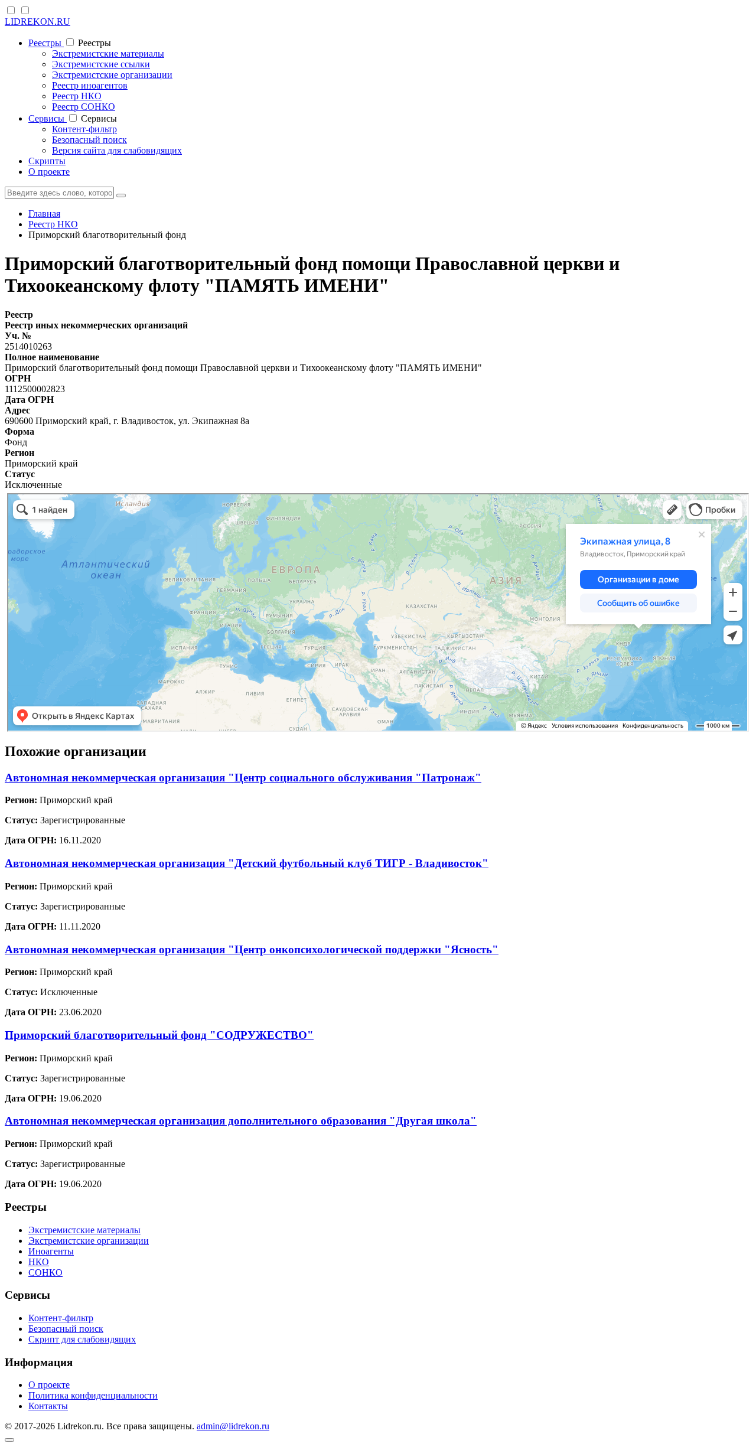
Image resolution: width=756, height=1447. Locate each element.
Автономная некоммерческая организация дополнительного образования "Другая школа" (241, 1120)
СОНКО (45, 1272)
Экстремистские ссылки (101, 64)
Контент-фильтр (84, 129)
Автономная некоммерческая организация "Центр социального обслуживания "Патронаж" (243, 777)
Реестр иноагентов (90, 85)
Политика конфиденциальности (93, 1395)
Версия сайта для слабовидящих (117, 150)
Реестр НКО (77, 96)
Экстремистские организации (112, 75)
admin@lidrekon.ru (233, 1426)
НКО (38, 1262)
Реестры (46, 43)
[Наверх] (9, 1440)
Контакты (48, 1406)
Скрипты (47, 161)
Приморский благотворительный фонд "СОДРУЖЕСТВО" (159, 1035)
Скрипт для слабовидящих (82, 1339)
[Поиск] (121, 195)
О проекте (49, 172)
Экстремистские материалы (108, 53)
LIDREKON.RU (37, 22)
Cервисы (47, 118)
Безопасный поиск (89, 140)
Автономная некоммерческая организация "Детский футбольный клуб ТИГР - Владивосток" (246, 863)
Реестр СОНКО (83, 107)
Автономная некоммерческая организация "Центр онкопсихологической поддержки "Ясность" (251, 949)
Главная (44, 213)
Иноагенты (51, 1251)
